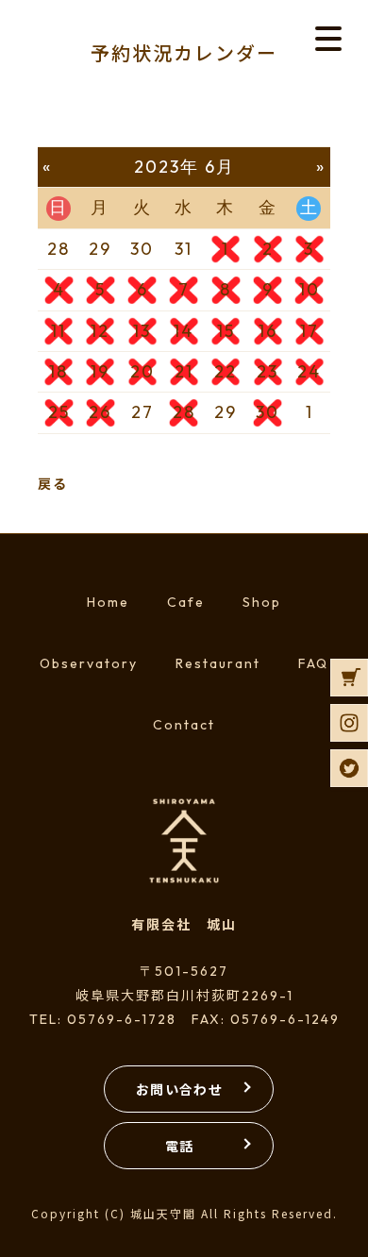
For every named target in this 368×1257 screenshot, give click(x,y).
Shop (262, 602)
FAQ (313, 663)
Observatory (89, 663)
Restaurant (218, 663)
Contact (184, 724)
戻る (53, 483)
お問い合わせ (179, 1089)
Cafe (186, 602)
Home (108, 602)
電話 (179, 1145)
